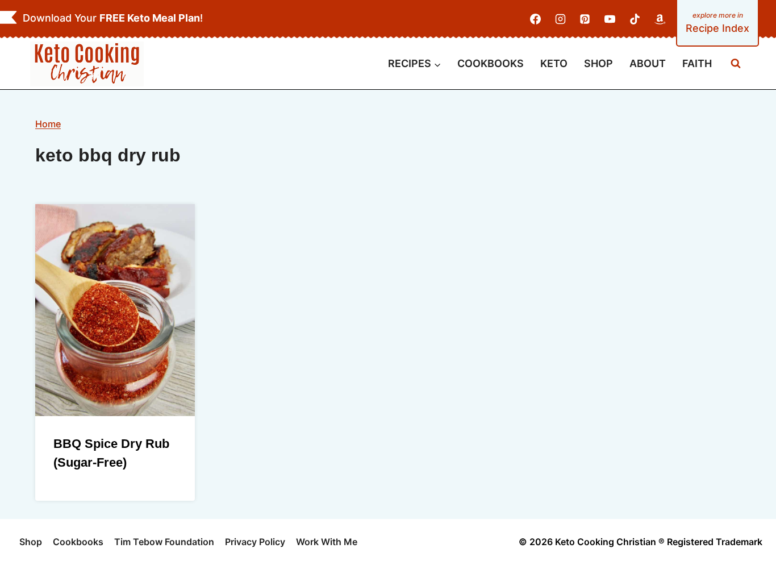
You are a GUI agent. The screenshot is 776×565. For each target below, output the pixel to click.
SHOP (598, 63)
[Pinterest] (585, 19)
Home (48, 124)
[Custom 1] (659, 19)
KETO (554, 63)
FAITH (697, 63)
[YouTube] (610, 19)
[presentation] (115, 310)
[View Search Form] (735, 63)
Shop (30, 541)
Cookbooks (78, 541)
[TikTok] (634, 19)
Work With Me (326, 541)
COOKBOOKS (490, 63)
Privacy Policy (255, 541)
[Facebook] (535, 19)
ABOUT (647, 63)
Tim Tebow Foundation (164, 541)
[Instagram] (560, 19)
